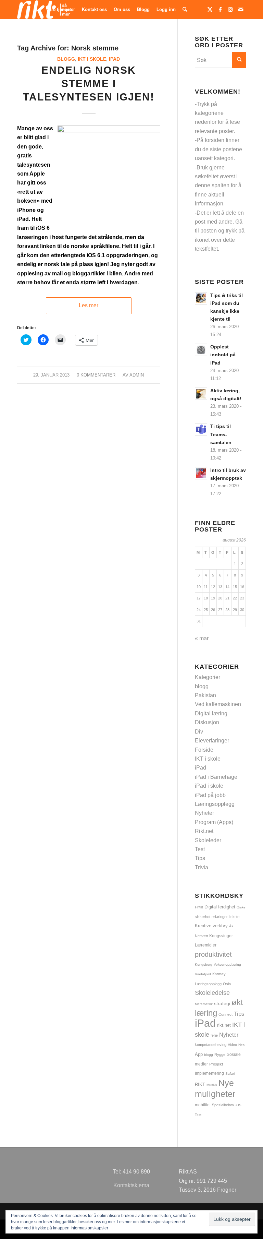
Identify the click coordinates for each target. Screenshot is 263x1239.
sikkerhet (202, 917)
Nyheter (204, 813)
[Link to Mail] (241, 9)
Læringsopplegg (215, 804)
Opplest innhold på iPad (223, 354)
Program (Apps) (214, 822)
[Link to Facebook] (220, 9)
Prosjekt (216, 1064)
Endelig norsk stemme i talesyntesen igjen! (88, 83)
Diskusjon (207, 722)
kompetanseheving (210, 1045)
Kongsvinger (221, 935)
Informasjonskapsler (89, 1228)
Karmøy (219, 974)
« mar (202, 638)
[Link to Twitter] (210, 9)
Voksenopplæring (227, 964)
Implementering (209, 1073)
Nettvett (201, 936)
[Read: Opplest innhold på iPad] (201, 350)
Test (200, 849)
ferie (214, 1035)
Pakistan (205, 695)
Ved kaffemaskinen (218, 704)
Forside (204, 750)
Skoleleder (208, 840)
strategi (222, 1003)
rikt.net (224, 1025)
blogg (66, 59)
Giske (241, 907)
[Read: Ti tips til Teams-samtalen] (201, 429)
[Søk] (184, 9)
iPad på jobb (210, 795)
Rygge (219, 1054)
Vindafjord (203, 974)
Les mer (88, 305)
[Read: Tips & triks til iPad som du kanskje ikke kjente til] (201, 298)
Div (199, 732)
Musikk (211, 1085)
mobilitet (203, 1105)
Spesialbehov (223, 1105)
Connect (225, 1014)
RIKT (200, 1084)
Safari (230, 1073)
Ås (231, 926)
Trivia (201, 867)
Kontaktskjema (131, 1185)
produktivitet (213, 954)
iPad (114, 59)
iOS (238, 1105)
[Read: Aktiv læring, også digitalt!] (201, 394)
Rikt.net (204, 831)
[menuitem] (60, 9)
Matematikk (204, 1004)
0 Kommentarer (96, 375)
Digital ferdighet (219, 906)
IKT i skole (92, 59)
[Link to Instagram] (230, 9)
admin (136, 375)
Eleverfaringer (212, 740)
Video (232, 1045)
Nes (241, 1045)
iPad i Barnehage (216, 777)
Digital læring (211, 713)
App (199, 1054)
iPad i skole (209, 786)
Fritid (199, 907)
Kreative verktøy (211, 925)
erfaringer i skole (225, 917)
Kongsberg (203, 964)
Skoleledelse (212, 992)
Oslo (227, 984)
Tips (200, 858)
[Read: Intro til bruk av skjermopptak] (201, 473)
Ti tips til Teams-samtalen (220, 434)
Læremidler (205, 945)
